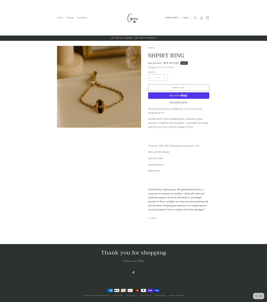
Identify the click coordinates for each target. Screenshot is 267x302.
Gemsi (92, 295)
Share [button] (154, 218)
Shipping (151, 67)
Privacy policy (131, 295)
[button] (195, 18)
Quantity (151, 72)
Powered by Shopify (102, 295)
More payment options (179, 102)
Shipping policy (160, 295)
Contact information (176, 295)
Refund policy (118, 295)
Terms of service (146, 295)
